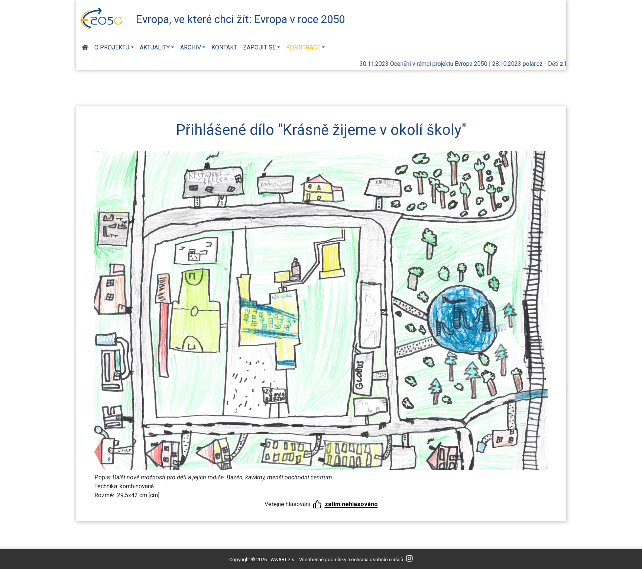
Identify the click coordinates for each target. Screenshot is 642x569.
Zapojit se (259, 47)
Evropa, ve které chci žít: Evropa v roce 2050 (240, 19)
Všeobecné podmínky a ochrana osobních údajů (351, 559)
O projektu (111, 47)
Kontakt (224, 47)
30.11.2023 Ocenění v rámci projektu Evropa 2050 (402, 63)
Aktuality (155, 47)
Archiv (190, 47)
